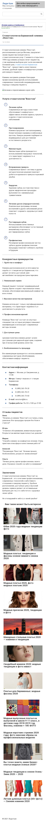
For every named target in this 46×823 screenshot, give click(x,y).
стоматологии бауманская (26, 65)
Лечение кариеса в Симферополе (11, 26)
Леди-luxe (7, 3)
